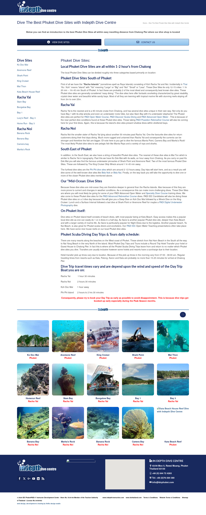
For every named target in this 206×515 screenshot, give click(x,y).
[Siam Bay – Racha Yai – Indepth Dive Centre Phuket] (68, 379)
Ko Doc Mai (22, 64)
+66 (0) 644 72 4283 (162, 473)
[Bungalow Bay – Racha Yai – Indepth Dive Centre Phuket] (103, 379)
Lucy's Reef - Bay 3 (26, 117)
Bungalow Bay (24, 107)
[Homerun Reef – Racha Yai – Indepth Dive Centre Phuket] (33, 379)
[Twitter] (24, 478)
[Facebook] (19, 478)
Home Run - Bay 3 (26, 123)
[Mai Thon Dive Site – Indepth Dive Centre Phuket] (173, 336)
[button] (119, 473)
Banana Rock (23, 133)
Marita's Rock (23, 149)
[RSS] (43, 478)
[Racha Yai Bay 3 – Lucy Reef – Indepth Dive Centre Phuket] (173, 379)
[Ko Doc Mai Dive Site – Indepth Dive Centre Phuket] (33, 336)
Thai (185, 84)
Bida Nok (106, 172)
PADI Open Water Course (96, 116)
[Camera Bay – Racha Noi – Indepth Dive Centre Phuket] (138, 423)
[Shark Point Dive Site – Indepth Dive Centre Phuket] (138, 336)
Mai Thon (21, 86)
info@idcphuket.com (163, 482)
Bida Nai (117, 172)
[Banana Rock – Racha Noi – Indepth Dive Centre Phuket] (103, 423)
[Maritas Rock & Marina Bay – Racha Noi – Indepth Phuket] (68, 423)
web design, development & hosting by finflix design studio (38, 504)
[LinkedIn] (38, 478)
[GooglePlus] (29, 478)
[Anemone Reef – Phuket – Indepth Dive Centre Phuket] (68, 336)
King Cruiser (23, 80)
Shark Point (22, 75)
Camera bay (23, 143)
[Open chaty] (197, 507)
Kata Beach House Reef (28, 91)
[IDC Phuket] (37, 7)
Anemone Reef (24, 70)
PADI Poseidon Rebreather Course (152, 119)
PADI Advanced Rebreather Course (120, 196)
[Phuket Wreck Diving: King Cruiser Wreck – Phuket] (103, 336)
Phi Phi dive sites (98, 169)
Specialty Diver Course (157, 193)
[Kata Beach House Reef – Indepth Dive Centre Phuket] (173, 423)
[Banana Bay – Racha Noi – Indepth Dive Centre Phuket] (33, 423)
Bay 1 (19, 112)
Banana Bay (23, 138)
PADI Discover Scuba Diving (123, 116)
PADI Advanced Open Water (155, 116)
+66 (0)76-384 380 (165, 477)
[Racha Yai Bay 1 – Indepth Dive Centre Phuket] (138, 379)
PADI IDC (131, 225)
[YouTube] (34, 478)
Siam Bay (21, 101)
